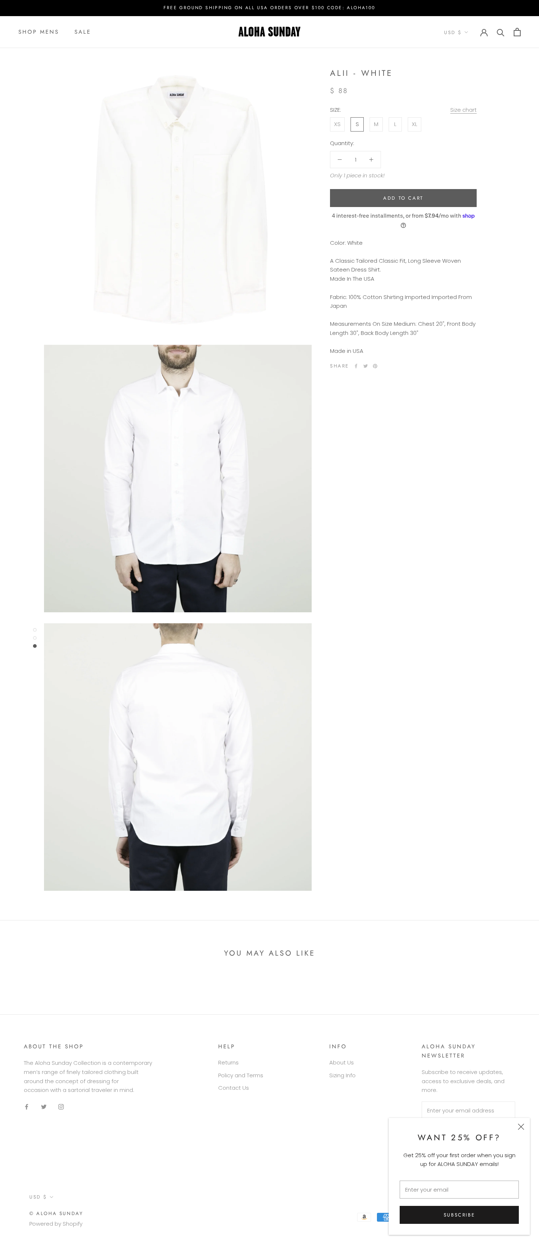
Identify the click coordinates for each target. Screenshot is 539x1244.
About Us (341, 1062)
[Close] (521, 1126)
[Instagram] (61, 1106)
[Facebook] (356, 366)
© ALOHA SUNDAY (56, 1213)
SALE (82, 32)
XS (337, 124)
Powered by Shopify (55, 1224)
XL (414, 124)
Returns (228, 1062)
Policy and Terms (240, 1075)
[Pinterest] (375, 366)
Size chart (463, 109)
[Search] (501, 32)
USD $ (453, 32)
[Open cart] (517, 32)
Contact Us (233, 1088)
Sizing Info (342, 1075)
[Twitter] (365, 366)
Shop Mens (38, 32)
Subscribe (459, 1214)
